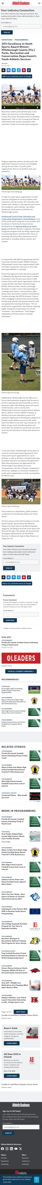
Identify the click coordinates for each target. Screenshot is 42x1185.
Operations (7, 40)
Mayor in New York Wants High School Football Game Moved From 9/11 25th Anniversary (14, 702)
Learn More (12, 1043)
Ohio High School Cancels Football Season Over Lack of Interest (13, 712)
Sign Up (7, 32)
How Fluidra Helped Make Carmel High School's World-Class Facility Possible (13, 836)
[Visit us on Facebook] (2, 1148)
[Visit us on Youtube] (15, 1148)
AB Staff (4, 63)
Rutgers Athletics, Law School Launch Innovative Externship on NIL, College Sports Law (14, 1000)
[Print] (3, 70)
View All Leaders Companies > (21, 671)
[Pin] (24, 70)
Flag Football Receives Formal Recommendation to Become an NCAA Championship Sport (14, 955)
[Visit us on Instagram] (6, 1148)
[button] (4, 107)
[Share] (9, 70)
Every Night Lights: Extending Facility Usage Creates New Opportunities (12, 690)
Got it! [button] (36, 1180)
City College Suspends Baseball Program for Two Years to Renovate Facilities (14, 926)
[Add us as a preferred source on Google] (29, 70)
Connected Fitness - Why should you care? (14, 796)
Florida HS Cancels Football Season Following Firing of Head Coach (20, 643)
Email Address (6, 22)
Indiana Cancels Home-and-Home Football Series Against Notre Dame (13, 724)
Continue (10, 620)
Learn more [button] (7, 1182)
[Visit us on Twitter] (20, 1148)
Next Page (20, 1012)
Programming (21, 40)
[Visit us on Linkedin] (11, 1148)
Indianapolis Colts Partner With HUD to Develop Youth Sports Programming (14, 911)
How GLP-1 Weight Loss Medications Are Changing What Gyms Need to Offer (15, 985)
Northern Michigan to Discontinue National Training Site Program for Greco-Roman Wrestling (14, 941)
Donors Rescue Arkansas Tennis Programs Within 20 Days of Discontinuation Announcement (14, 970)
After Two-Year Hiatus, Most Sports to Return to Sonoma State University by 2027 (13, 896)
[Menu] (3, 3)
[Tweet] (19, 70)
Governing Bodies (8, 951)
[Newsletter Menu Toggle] (39, 3)
